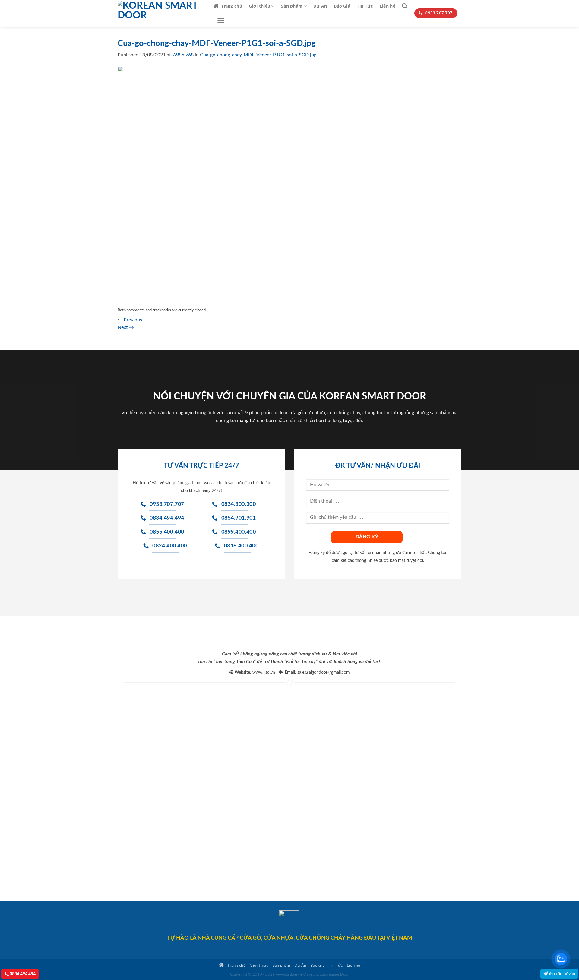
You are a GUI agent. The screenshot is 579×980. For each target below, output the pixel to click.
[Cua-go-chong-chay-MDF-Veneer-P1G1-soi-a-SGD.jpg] (233, 181)
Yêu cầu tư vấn (561, 974)
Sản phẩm (291, 6)
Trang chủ (231, 6)
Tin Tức (365, 6)
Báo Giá (342, 6)
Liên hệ (387, 6)
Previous (130, 319)
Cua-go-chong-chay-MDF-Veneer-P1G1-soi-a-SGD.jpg (258, 54)
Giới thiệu (259, 6)
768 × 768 (183, 54)
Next (126, 327)
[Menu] (221, 20)
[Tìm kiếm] (404, 6)
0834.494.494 (22, 974)
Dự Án (320, 6)
